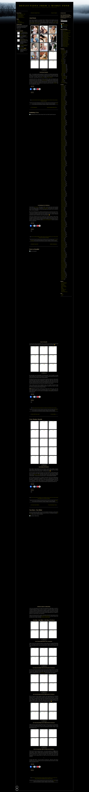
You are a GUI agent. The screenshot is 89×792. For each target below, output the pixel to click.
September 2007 (63, 277)
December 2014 (63, 203)
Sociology (48, 498)
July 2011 (62, 238)
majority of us (43, 672)
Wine (62, 58)
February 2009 (63, 262)
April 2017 (62, 179)
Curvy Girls (53, 236)
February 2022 (63, 130)
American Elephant (63, 283)
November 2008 (63, 265)
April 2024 (62, 108)
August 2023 (63, 115)
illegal (43, 77)
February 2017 (63, 181)
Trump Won (21, 45)
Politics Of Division (65, 42)
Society (44, 237)
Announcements (63, 50)
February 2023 (63, 120)
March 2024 (62, 109)
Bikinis (50, 777)
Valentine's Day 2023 (34, 244)
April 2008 (62, 271)
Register (62, 294)
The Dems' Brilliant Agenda (66, 32)
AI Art (33, 236)
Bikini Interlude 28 (65, 37)
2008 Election (64, 64)
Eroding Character (65, 43)
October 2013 (63, 215)
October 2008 (63, 266)
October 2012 (63, 225)
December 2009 (63, 254)
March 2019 (62, 160)
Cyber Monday (44, 497)
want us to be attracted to (47, 219)
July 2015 (62, 197)
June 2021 (62, 137)
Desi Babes (45, 407)
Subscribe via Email (65, 25)
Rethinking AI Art (34, 112)
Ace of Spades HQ (63, 282)
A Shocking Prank (20, 16)
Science (62, 74)
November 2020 (63, 143)
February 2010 (63, 252)
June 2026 (62, 87)
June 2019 (62, 157)
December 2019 (63, 152)
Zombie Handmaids (53, 244)
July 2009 (62, 258)
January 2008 (63, 273)
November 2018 (63, 163)
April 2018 (62, 169)
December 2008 (63, 264)
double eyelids (55, 22)
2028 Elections (64, 72)
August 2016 (63, 186)
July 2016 (62, 187)
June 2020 (62, 147)
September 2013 (63, 216)
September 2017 (63, 175)
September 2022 (63, 124)
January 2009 (63, 263)
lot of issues (37, 207)
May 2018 (62, 168)
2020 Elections (64, 69)
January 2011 (63, 243)
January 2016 (63, 192)
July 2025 (62, 96)
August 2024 (63, 105)
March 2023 (62, 119)
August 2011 (63, 237)
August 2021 (63, 135)
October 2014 (63, 205)
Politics (62, 63)
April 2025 (62, 99)
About (18, 20)
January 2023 (63, 121)
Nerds (57, 497)
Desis (53, 407)
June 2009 (62, 259)
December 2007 (63, 274)
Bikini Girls (46, 777)
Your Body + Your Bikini (35, 510)
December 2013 (63, 213)
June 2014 (62, 208)
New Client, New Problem (23, 48)
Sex (43, 498)
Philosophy (62, 61)
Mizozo (62, 287)
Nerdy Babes (40, 498)
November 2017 (63, 173)
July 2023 (62, 116)
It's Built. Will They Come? (35, 414)
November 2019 (63, 153)
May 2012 (62, 229)
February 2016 (63, 191)
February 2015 (63, 201)
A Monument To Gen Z (23, 39)
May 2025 (62, 98)
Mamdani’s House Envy (21, 17)
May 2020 (62, 148)
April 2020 (62, 149)
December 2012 (63, 223)
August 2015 (63, 196)
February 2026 (63, 90)
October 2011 (63, 235)
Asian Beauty (32, 18)
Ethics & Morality (63, 52)
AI (31, 236)
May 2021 (62, 138)
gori (50, 389)
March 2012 (62, 231)
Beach (35, 777)
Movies (63, 80)
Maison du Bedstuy (64, 286)
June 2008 (62, 269)
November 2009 (63, 255)
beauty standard (49, 77)
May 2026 (62, 88)
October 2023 (63, 113)
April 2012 (62, 230)
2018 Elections (64, 68)
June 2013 (62, 218)
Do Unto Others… (53, 414)
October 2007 (63, 276)
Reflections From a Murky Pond (44, 5)
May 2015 (62, 199)
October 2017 (63, 174)
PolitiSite (62, 288)
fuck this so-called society (45, 617)
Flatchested (39, 778)
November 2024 (63, 102)
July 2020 (62, 146)
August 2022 (63, 125)
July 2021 (62, 136)
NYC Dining (63, 56)
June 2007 (62, 279)
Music (62, 81)
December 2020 (63, 142)
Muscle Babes (48, 778)
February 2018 (63, 171)
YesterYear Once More (64, 291)
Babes (42, 236)
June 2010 (62, 249)
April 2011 (62, 240)
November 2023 (63, 112)
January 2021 (63, 141)
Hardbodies (43, 778)
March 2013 (62, 221)
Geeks (55, 497)
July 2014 (62, 207)
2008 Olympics (64, 76)
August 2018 (63, 166)
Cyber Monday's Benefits (35, 419)
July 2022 (62, 126)
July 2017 (62, 177)
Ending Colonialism (65, 40)
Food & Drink (63, 53)
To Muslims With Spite (21, 15)
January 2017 (63, 182)
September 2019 (63, 155)
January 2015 (63, 202)
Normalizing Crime (65, 41)
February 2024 (63, 110)
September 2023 (63, 114)
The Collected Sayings (21, 22)
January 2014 (63, 212)
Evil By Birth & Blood (66, 35)
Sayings (63, 62)
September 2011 (63, 236)
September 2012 (63, 226)
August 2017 (63, 176)
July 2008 (62, 268)
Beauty (44, 236)
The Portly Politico (63, 289)
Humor (62, 59)
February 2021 (63, 140)
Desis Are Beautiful (34, 249)
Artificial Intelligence (37, 236)
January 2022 (63, 131)
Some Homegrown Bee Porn (51, 107)
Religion (62, 73)
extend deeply (45, 208)
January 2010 (63, 253)
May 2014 (62, 209)
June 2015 (62, 198)
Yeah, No (64, 31)
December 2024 (63, 101)
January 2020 (63, 151)
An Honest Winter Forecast (66, 36)
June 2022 (62, 127)
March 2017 (62, 180)
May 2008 (62, 270)
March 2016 (62, 190)
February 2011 (63, 242)
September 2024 (63, 104)
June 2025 (62, 97)
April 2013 (62, 220)
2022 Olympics (64, 78)
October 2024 (63, 103)
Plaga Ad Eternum (65, 34)
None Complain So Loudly (66, 30)
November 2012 (63, 224)
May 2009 (62, 260)
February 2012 (63, 232)
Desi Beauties (50, 407)
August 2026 (63, 85)
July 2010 (62, 248)
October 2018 (63, 164)
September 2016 (63, 185)
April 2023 (62, 118)
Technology (47, 237)
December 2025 (63, 92)
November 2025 (63, 93)
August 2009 (63, 257)
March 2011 (62, 241)
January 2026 (63, 91)
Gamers (48, 497)
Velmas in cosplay (37, 474)
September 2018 (63, 165)
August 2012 (63, 227)
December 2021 (63, 132)
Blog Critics (62, 284)
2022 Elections (64, 70)
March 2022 (62, 129)
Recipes (63, 57)
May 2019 (62, 158)
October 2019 (63, 154)
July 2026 (62, 86)
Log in (62, 295)
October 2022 (63, 123)
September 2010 (63, 246)
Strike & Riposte (65, 45)
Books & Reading (63, 51)
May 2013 (62, 219)
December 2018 (63, 162)
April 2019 (62, 159)
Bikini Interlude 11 (65, 39)
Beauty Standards (48, 236)
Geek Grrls (51, 497)
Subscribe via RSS (64, 24)
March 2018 (62, 170)
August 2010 (63, 247)
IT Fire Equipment (34, 107)
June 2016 (62, 188)
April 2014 (62, 210)
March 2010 (62, 251)
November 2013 (63, 214)
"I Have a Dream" (65, 46)
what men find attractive (45, 616)
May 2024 (62, 107)
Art (54, 239)
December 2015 (63, 193)
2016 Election (64, 67)
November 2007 (63, 275)
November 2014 (63, 204)
